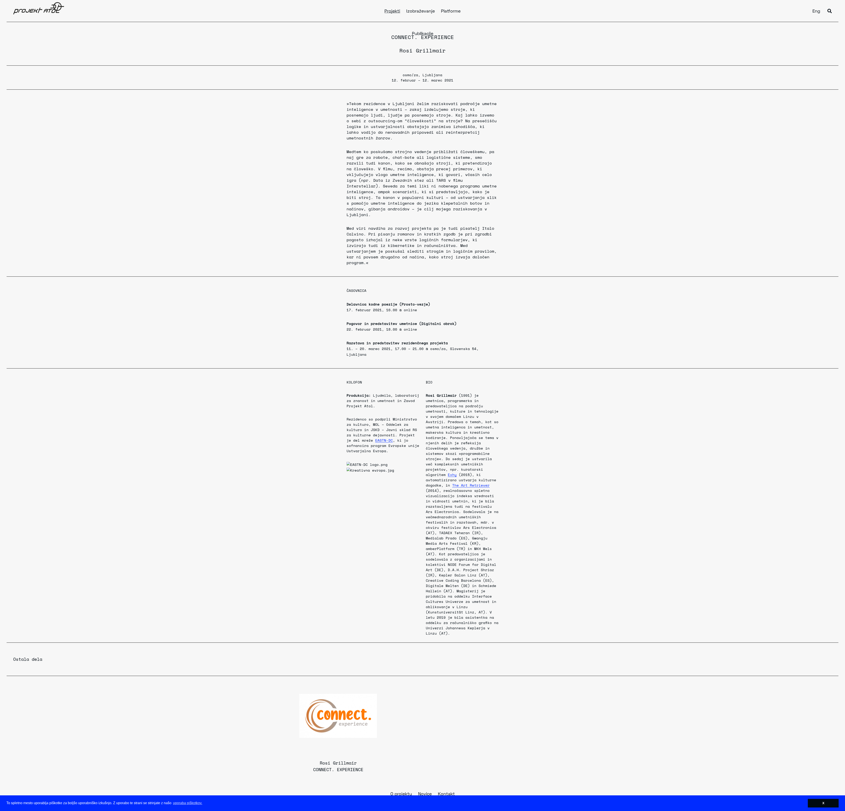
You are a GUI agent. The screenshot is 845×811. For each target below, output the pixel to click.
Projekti (392, 11)
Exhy (452, 474)
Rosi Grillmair (422, 50)
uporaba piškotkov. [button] (187, 803)
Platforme (451, 11)
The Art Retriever (471, 485)
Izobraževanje (420, 11)
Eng (816, 11)
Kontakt (446, 794)
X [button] (823, 803)
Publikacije (422, 34)
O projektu (401, 794)
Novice (425, 794)
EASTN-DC (384, 440)
